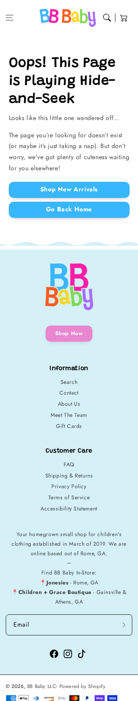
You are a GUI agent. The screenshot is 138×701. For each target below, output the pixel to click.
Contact (68, 393)
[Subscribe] (123, 624)
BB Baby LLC (41, 686)
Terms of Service (69, 497)
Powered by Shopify (82, 686)
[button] (9, 17)
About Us (69, 404)
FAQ (69, 464)
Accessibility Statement (69, 508)
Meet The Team (69, 415)
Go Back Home (69, 209)
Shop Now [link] (69, 333)
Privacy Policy (68, 486)
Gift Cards (69, 426)
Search (69, 382)
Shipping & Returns (69, 475)
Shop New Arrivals (69, 189)
